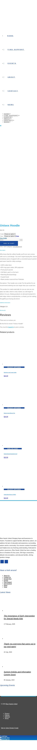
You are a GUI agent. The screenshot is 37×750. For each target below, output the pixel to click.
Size (1, 236)
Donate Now (7, 579)
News (5, 585)
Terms (7, 718)
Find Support (8, 582)
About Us (7, 575)
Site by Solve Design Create (9, 728)
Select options (14, 367)
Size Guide (3, 238)
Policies (7, 715)
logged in (11, 327)
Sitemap (7, 717)
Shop (5, 587)
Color (2, 234)
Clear (17, 236)
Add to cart (9, 243)
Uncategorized (17, 246)
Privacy (7, 713)
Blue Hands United (11, 704)
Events (6, 580)
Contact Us (7, 577)
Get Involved (8, 584)
